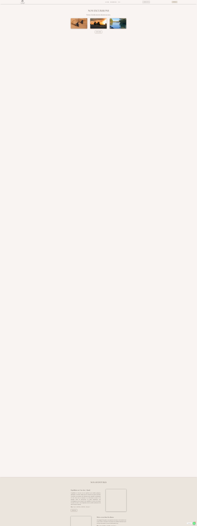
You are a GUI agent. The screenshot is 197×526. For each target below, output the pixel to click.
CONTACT (174, 1)
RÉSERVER (74, 510)
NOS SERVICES (113, 2)
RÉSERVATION (146, 1)
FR (119, 2)
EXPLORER (98, 32)
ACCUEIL (107, 2)
